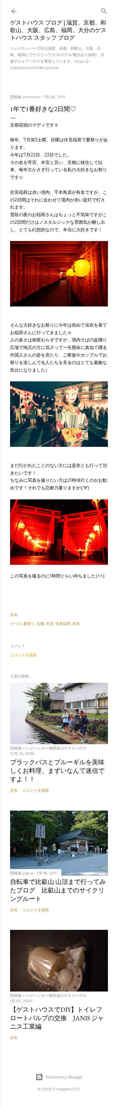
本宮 (76, 623)
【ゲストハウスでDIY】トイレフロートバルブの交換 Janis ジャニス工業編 (57, 1018)
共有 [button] (14, 614)
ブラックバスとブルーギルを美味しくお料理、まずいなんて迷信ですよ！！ (57, 770)
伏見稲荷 (62, 623)
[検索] (104, 10)
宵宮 (49, 623)
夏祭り (29, 623)
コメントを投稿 (23, 655)
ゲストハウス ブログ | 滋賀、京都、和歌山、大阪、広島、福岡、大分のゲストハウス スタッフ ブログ (58, 30)
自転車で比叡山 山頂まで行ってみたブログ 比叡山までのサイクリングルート (58, 890)
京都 (40, 623)
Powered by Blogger (64, 1077)
